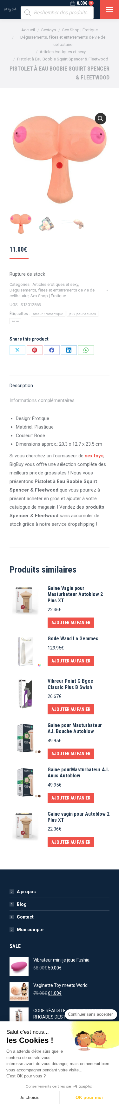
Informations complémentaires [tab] (42, 400)
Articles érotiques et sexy (55, 284)
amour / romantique (48, 314)
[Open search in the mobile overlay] (57, 12)
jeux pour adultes (82, 314)
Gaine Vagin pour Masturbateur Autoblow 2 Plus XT (75, 594)
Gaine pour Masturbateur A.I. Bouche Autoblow (75, 728)
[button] (100, 118)
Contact (25, 916)
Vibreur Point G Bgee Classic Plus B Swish (70, 684)
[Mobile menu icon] (109, 9)
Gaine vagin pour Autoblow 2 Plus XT (78, 817)
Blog (22, 904)
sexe (15, 321)
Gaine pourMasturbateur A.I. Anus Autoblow (78, 773)
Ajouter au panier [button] (70, 622)
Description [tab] (21, 385)
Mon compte (30, 929)
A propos (26, 891)
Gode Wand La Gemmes (73, 639)
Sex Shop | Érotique (48, 295)
